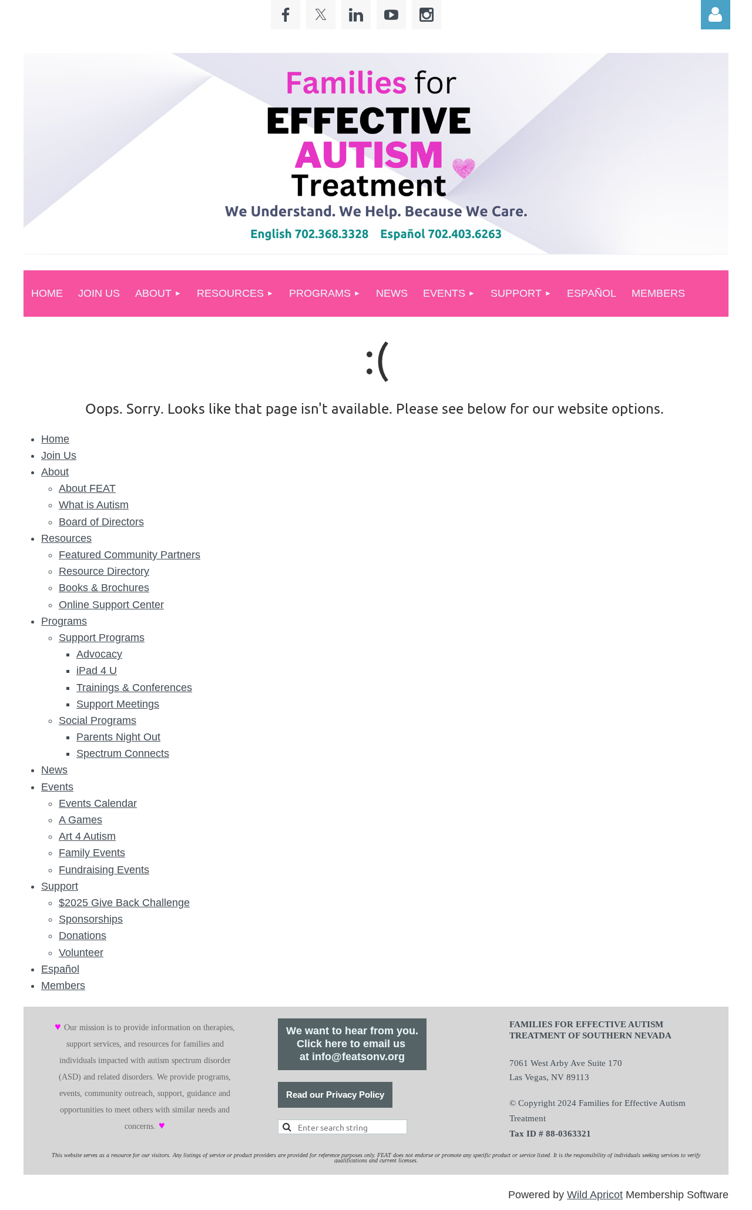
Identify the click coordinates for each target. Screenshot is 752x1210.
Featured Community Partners (129, 555)
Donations (82, 935)
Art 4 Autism (87, 836)
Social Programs (97, 720)
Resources (66, 538)
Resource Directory (104, 571)
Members (63, 985)
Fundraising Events (104, 870)
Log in (715, 14)
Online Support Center (111, 605)
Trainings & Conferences (134, 687)
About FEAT (87, 488)
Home (55, 439)
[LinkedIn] (356, 14)
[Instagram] (426, 14)
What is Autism (94, 505)
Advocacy (99, 654)
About (55, 472)
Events (57, 787)
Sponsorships (91, 919)
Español (60, 969)
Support (59, 886)
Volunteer (81, 952)
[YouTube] (391, 14)
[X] (320, 14)
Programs (64, 621)
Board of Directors (101, 522)
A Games (80, 820)
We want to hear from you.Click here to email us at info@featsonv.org (352, 1043)
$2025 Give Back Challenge (124, 903)
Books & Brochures (104, 588)
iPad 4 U (96, 670)
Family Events (92, 853)
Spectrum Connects (122, 753)
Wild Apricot (595, 1195)
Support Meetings (117, 704)
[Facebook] (285, 14)
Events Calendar (98, 803)
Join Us (58, 455)
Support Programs (102, 637)
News (54, 770)
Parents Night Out (118, 737)
